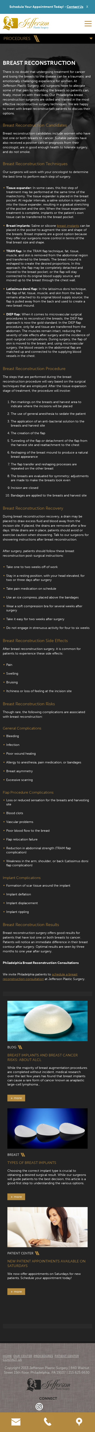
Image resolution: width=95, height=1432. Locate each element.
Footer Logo (48, 1384)
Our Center (22, 1356)
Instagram (39, 1406)
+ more (16, 1098)
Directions (79, 1414)
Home (7, 1356)
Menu (88, 23)
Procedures (43, 1356)
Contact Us (75, 7)
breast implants (68, 226)
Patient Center (67, 1356)
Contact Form (16, 1414)
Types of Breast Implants (31, 1162)
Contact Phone (47, 1414)
